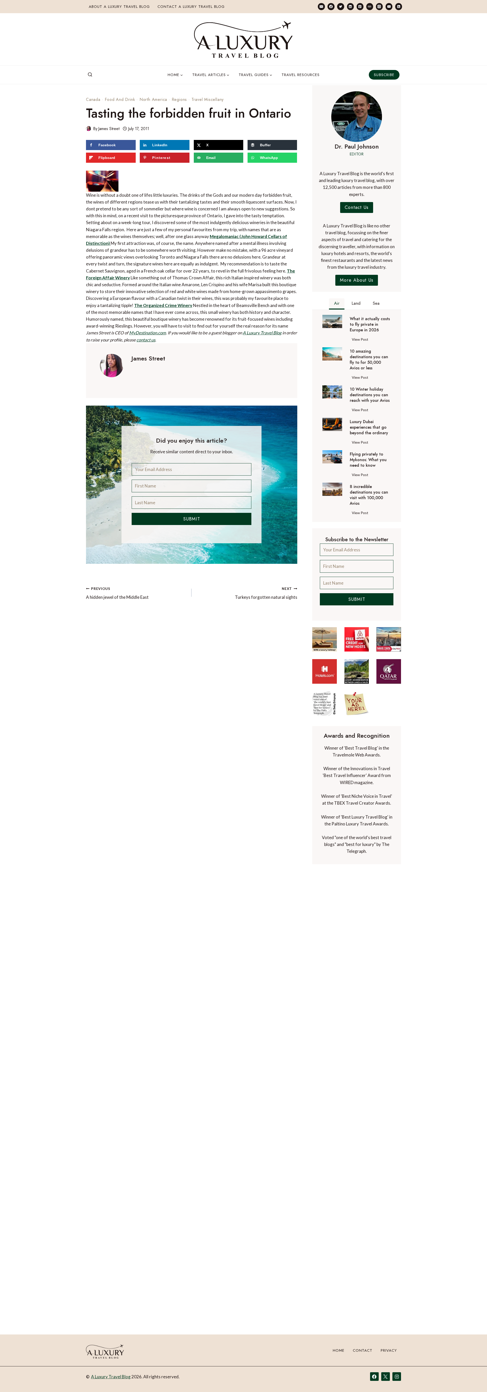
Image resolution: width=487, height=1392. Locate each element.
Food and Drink (120, 99)
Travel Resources (301, 75)
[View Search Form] (90, 74)
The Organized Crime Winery (128, 291)
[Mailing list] (321, 6)
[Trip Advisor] (369, 6)
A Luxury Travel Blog (249, 318)
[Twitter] (340, 6)
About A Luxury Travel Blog (119, 6)
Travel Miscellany (208, 99)
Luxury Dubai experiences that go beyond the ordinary (369, 427)
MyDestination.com (134, 318)
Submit (191, 504)
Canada (93, 99)
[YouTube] (389, 6)
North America (153, 99)
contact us (141, 325)
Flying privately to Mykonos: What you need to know (368, 459)
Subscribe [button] (384, 75)
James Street (108, 129)
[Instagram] (379, 6)
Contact (362, 1350)
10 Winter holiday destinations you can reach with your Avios (370, 395)
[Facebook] (330, 6)
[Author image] (88, 128)
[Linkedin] (350, 6)
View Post (361, 340)
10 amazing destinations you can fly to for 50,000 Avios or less (369, 360)
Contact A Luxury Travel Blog (191, 6)
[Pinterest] (360, 6)
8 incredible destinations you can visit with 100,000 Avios (369, 495)
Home (338, 1350)
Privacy (389, 1350)
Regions (179, 99)
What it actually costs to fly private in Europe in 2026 (370, 324)
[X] (385, 1376)
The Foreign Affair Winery (258, 256)
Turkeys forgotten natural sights (266, 579)
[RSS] (398, 6)
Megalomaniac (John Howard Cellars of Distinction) (215, 222)
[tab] (336, 304)
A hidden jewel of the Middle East (117, 579)
